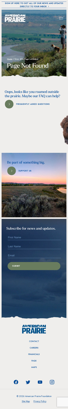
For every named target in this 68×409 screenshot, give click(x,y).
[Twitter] (28, 382)
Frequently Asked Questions (33, 104)
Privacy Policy (40, 401)
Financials (34, 354)
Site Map (26, 401)
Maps (34, 367)
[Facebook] (16, 382)
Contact (34, 341)
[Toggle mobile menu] (61, 18)
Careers (34, 348)
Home (9, 59)
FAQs (34, 361)
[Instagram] (52, 382)
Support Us (25, 170)
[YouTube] (40, 382)
